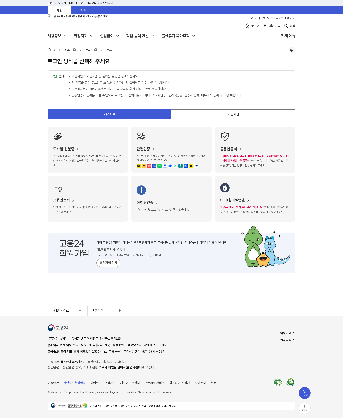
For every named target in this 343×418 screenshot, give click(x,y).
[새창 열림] (289, 382)
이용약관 (53, 383)
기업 (83, 10)
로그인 (110, 49)
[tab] (110, 114)
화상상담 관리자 (180, 383)
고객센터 (255, 18)
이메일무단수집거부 (103, 383)
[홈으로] (63, 24)
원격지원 (268, 18)
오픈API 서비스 (155, 383)
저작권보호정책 (130, 383)
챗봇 (213, 383)
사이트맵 (200, 383)
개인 (59, 10)
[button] (289, 25)
